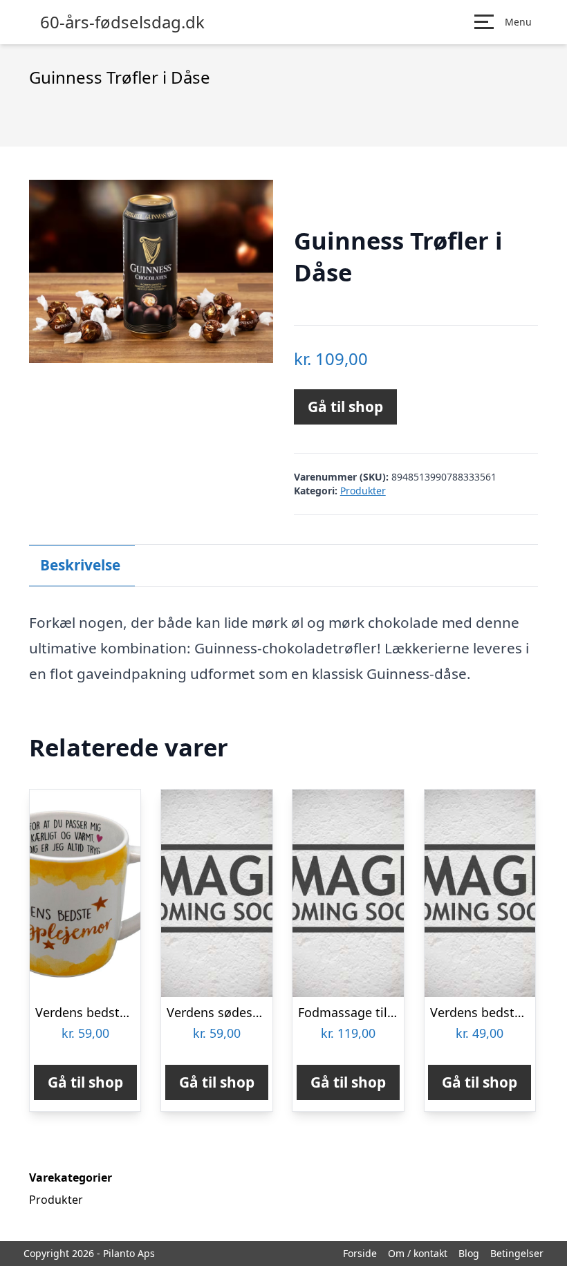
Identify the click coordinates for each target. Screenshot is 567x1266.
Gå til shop (345, 406)
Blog (468, 1253)
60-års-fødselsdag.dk (122, 22)
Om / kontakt (417, 1253)
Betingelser (516, 1253)
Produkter (363, 490)
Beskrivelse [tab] (80, 565)
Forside (360, 1253)
